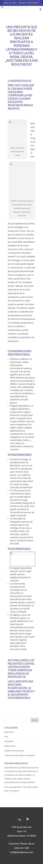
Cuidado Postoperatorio (14, 750)
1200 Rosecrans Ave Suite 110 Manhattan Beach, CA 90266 (21, 831)
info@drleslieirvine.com (21, 852)
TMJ (6, 736)
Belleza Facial (9, 746)
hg (19, 819)
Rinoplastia (8, 741)
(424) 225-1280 (10, 3)
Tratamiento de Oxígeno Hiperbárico (19, 755)
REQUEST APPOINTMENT (29, 3)
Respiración (9, 732)
